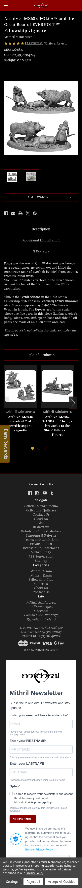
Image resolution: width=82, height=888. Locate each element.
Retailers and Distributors (41, 531)
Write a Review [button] (55, 43)
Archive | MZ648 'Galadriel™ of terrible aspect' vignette (20, 423)
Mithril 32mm (41, 575)
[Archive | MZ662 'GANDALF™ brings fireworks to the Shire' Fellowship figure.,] (57, 386)
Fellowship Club (41, 579)
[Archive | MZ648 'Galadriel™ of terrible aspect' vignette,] (20, 386)
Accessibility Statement (41, 548)
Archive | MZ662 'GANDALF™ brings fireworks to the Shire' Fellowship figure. (57, 426)
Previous (5, 403)
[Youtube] (45, 493)
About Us (41, 519)
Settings (12, 881)
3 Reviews (41, 251)
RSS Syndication (41, 556)
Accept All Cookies (61, 881)
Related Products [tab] (41, 355)
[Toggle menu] (5, 5)
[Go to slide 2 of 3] (38, 448)
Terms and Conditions (41, 540)
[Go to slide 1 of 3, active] (32, 448)
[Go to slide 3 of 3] (45, 448)
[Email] (13, 213)
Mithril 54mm (41, 571)
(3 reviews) (34, 43)
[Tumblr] (52, 493)
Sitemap (41, 561)
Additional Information (41, 240)
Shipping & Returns (41, 535)
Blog (41, 523)
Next (73, 403)
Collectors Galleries (41, 510)
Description (41, 229)
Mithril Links (41, 552)
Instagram (41, 527)
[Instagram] (37, 493)
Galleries (41, 584)
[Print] (20, 213)
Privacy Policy (41, 544)
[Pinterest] (35, 213)
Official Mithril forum (41, 506)
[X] (28, 213)
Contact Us (41, 514)
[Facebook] (6, 213)
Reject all (33, 881)
